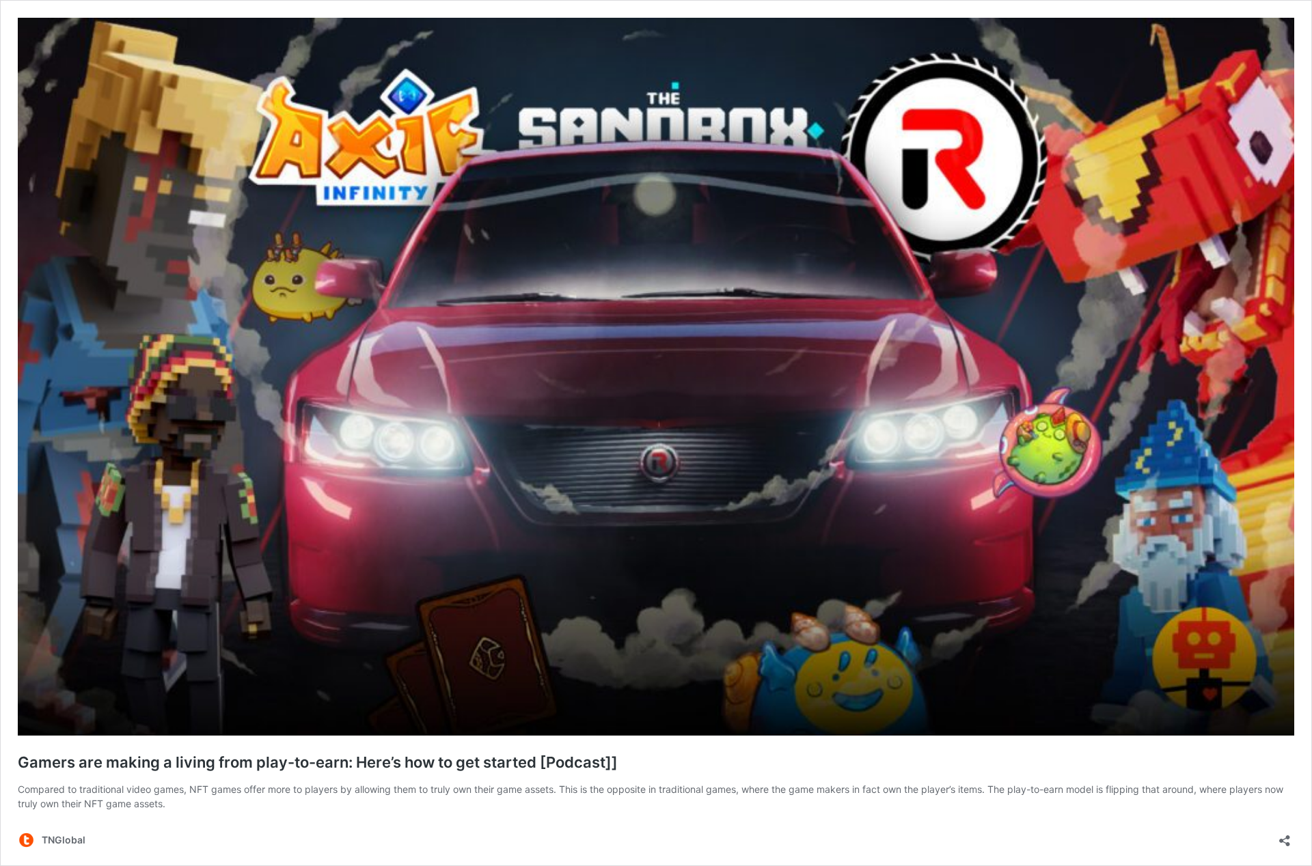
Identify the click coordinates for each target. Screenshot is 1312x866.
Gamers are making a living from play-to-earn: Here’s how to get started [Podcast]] (318, 762)
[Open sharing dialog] (1284, 836)
